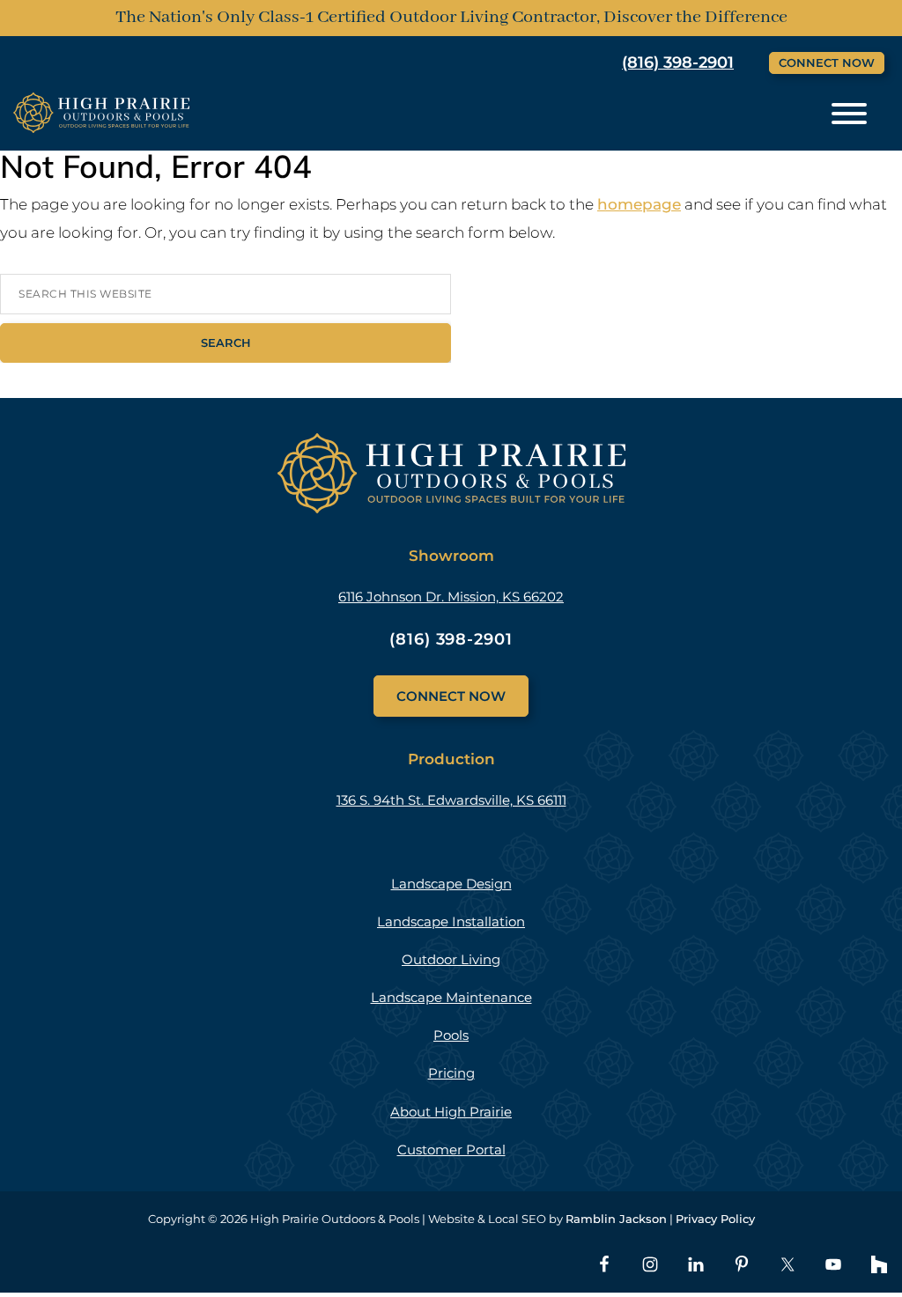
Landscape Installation (451, 921)
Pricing (451, 1073)
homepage (639, 204)
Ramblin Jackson (616, 1219)
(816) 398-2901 (678, 62)
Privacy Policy (715, 1219)
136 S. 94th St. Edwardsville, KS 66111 (451, 800)
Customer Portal (451, 1149)
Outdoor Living (451, 959)
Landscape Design (451, 883)
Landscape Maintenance (451, 997)
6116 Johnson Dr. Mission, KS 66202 (451, 596)
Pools (451, 1035)
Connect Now (827, 62)
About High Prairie (451, 1111)
